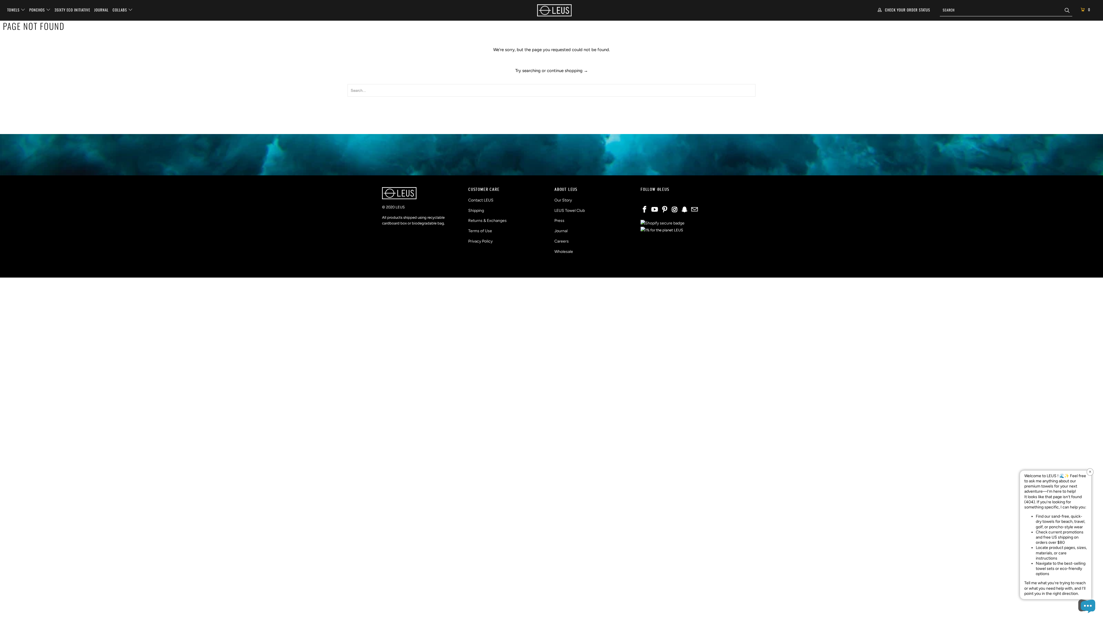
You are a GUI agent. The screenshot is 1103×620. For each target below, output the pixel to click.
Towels (14, 10)
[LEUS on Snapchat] (684, 210)
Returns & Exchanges (487, 220)
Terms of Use (480, 230)
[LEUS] (554, 10)
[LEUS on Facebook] (645, 210)
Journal (101, 10)
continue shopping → (567, 70)
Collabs (120, 10)
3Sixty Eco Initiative (72, 10)
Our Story (563, 200)
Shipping (476, 210)
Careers (561, 241)
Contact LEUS (480, 200)
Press (559, 220)
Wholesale (563, 251)
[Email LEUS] (694, 210)
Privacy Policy (480, 241)
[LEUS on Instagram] (674, 210)
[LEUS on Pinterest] (664, 210)
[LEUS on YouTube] (655, 210)
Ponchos (37, 10)
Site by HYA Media (551, 268)
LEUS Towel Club (569, 210)
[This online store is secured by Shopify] (662, 223)
